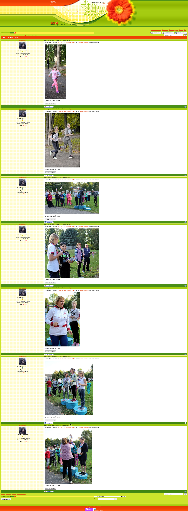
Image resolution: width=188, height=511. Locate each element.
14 (70, 224)
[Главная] (51, 22)
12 (70, 109)
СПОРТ (14, 35)
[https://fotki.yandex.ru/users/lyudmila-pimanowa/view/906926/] (62, 113)
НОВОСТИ (8, 35)
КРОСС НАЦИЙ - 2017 (32, 35)
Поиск (181, 30)
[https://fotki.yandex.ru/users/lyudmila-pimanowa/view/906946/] (72, 182)
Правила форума (173, 30)
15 (70, 288)
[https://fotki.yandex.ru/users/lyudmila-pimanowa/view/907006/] (69, 361)
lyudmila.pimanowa (84, 42)
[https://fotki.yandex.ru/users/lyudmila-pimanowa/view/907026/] (68, 430)
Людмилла (22, 40)
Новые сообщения (156, 30)
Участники (165, 30)
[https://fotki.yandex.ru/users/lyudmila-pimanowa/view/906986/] (62, 292)
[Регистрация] (54, 22)
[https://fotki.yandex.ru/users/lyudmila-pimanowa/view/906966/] (72, 229)
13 (70, 177)
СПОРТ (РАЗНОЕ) (21, 35)
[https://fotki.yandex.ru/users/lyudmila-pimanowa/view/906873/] (55, 45)
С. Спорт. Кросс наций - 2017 (66, 42)
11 (70, 40)
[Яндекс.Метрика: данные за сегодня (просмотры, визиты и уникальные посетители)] (98, 509)
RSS (103, 3)
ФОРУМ (3, 35)
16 (70, 356)
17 (70, 425)
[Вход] (57, 22)
